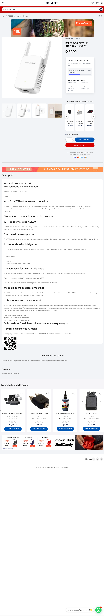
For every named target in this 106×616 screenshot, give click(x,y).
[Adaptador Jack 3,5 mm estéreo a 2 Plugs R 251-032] (39, 400)
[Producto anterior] (96, 16)
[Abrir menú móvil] (3, 3)
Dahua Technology (13, 416)
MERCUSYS (75, 38)
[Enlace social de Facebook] (93, 459)
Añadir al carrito (84, 139)
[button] (4, 70)
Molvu (92, 416)
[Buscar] (100, 9)
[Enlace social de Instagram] (97, 459)
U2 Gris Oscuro (91, 413)
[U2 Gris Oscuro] (91, 400)
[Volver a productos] (99, 16)
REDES (10, 16)
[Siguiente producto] (101, 16)
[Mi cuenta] (102, 3)
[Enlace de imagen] (52, 442)
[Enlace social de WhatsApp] (101, 459)
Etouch (65, 416)
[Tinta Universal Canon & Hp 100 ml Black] (65, 400)
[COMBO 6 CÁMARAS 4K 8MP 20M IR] (12, 400)
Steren (39, 416)
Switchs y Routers (22, 16)
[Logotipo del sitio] (52, 3)
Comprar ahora (80, 145)
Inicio (3, 16)
